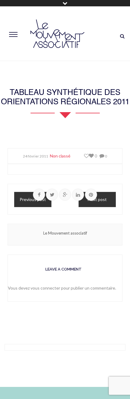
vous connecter (45, 287)
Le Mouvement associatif (65, 233)
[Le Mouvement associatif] (57, 34)
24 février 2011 (35, 156)
